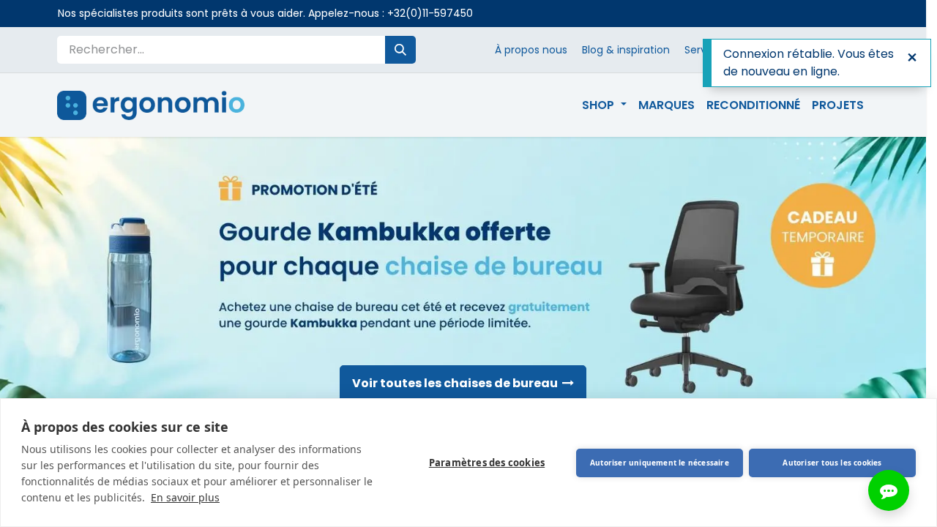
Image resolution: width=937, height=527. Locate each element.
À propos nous (531, 49)
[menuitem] (604, 105)
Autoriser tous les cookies (832, 462)
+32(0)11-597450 (430, 13)
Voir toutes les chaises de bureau (457, 383)
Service (703, 49)
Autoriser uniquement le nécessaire (659, 462)
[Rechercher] (400, 50)
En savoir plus (185, 497)
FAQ (746, 49)
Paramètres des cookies (487, 462)
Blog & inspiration (626, 49)
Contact (793, 49)
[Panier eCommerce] (863, 49)
